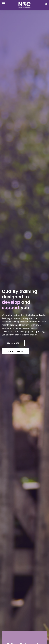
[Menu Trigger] (3, 3)
